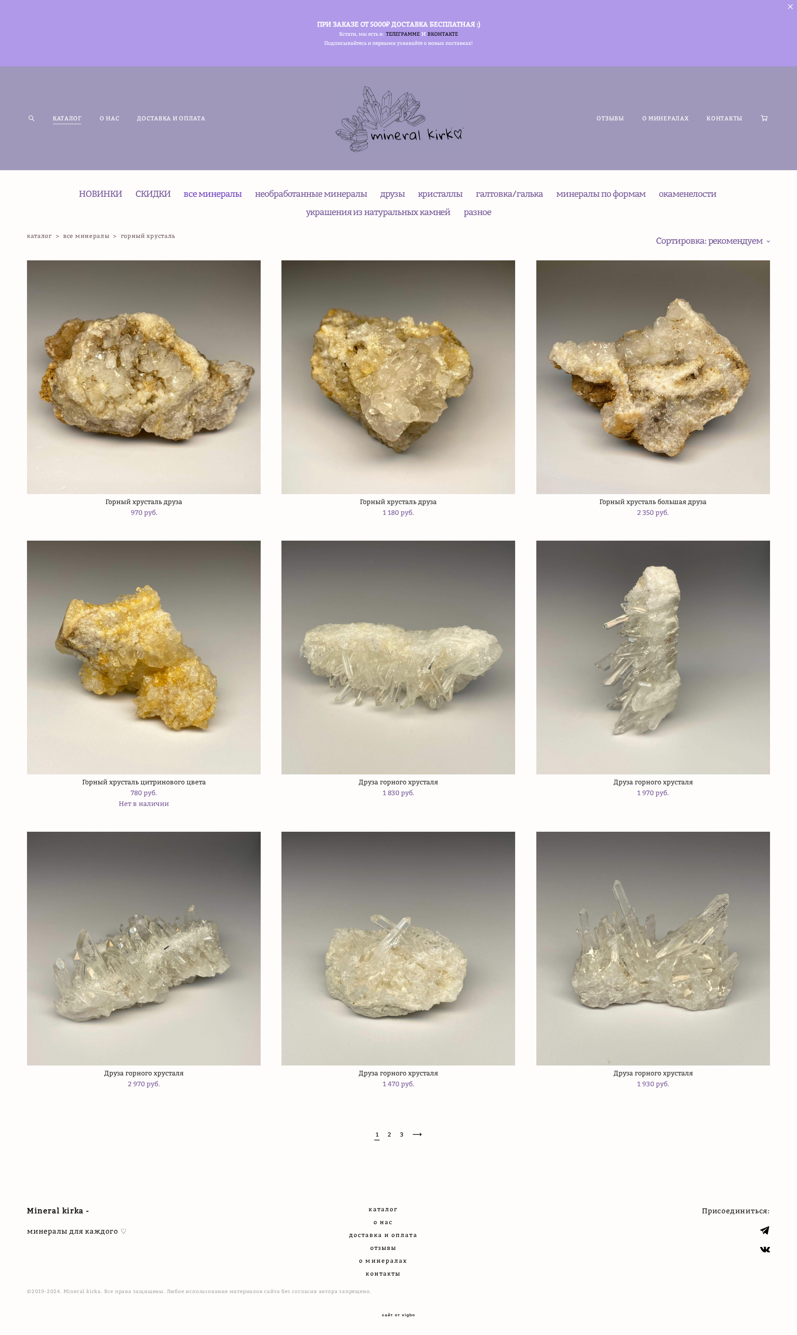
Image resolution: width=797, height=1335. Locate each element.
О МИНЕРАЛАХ (665, 118)
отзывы (383, 1248)
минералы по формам (600, 194)
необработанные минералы (311, 194)
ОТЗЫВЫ (610, 118)
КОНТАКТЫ (725, 118)
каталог (39, 236)
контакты (383, 1273)
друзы (392, 194)
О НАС (110, 118)
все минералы (212, 194)
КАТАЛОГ (67, 118)
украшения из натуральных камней (378, 212)
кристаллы (440, 194)
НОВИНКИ (100, 194)
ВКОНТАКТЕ (443, 33)
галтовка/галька (509, 194)
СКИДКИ (153, 194)
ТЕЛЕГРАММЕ (403, 33)
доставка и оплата (383, 1235)
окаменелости (687, 194)
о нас (383, 1222)
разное (477, 212)
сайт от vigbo (398, 1315)
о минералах (383, 1260)
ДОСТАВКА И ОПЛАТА (171, 118)
